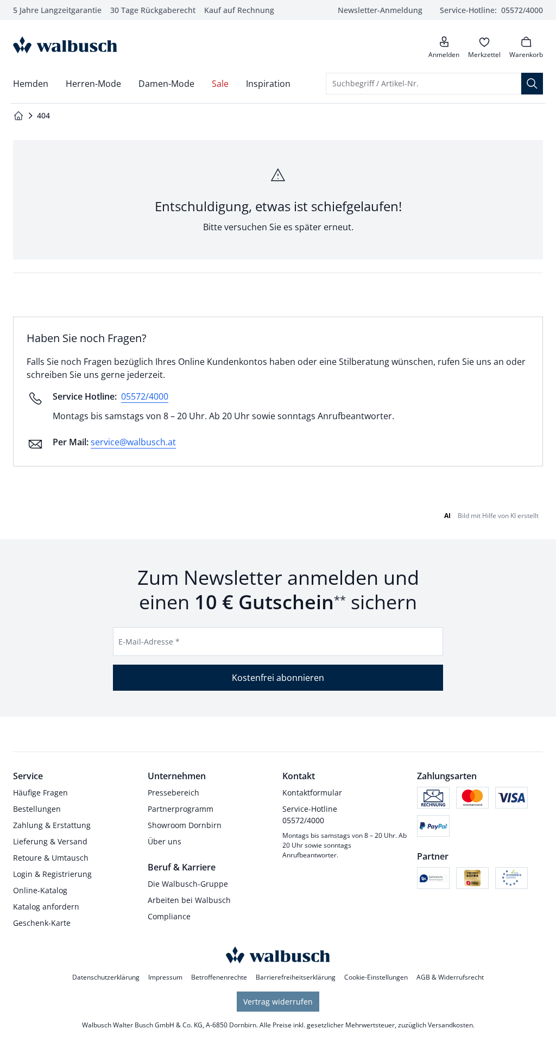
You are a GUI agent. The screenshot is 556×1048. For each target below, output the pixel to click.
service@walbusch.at (133, 442)
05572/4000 (144, 396)
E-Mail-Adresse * (149, 641)
